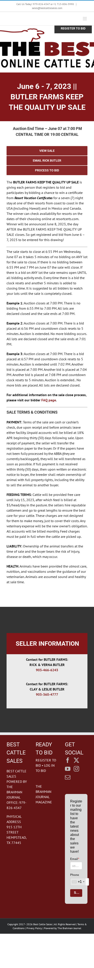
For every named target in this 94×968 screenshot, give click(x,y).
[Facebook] (67, 760)
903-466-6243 (47, 670)
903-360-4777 (47, 694)
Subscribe (78, 892)
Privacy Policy (34, 928)
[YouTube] (67, 768)
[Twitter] (76, 760)
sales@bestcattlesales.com (47, 8)
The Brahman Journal (69, 928)
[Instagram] (76, 768)
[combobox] (78, 881)
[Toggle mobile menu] (85, 18)
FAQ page (48, 400)
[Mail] (67, 777)
